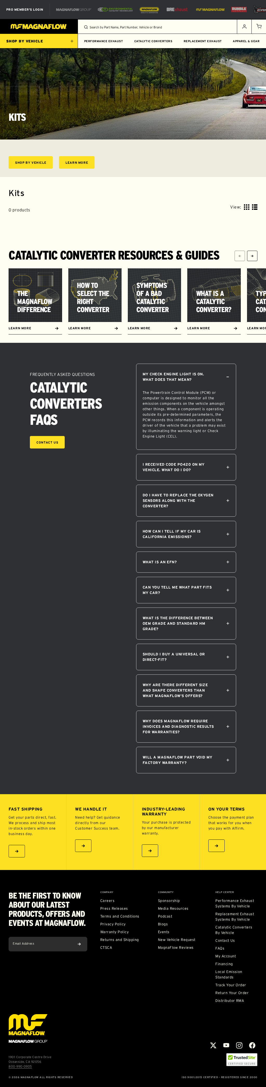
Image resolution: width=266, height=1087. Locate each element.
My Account (225, 956)
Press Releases (114, 908)
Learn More (80, 163)
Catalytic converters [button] (153, 41)
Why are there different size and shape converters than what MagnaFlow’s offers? (175, 690)
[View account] (244, 26)
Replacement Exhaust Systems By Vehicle (234, 916)
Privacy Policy (113, 924)
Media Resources (173, 908)
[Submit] (79, 944)
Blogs (163, 924)
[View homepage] (39, 26)
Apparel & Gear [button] (246, 41)
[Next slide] (252, 256)
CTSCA (106, 947)
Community (166, 892)
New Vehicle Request (177, 940)
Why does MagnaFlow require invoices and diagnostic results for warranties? (178, 726)
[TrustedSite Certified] (241, 1059)
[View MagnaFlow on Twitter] (213, 1045)
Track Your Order (230, 985)
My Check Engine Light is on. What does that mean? (173, 377)
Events (164, 932)
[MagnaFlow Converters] (149, 10)
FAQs (219, 948)
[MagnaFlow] (210, 10)
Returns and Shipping (119, 940)
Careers (107, 901)
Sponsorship (169, 901)
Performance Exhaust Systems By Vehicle (234, 903)
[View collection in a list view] (254, 207)
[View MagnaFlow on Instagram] (239, 1045)
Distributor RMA (229, 1000)
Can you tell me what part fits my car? (177, 590)
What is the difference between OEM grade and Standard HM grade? (178, 623)
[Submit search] (86, 27)
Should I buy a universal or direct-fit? (174, 657)
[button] (258, 26)
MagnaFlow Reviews (176, 947)
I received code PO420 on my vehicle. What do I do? (174, 467)
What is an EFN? (160, 562)
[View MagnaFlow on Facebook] (252, 1045)
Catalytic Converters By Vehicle (233, 930)
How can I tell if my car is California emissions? (172, 534)
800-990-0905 (20, 1066)
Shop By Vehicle (34, 163)
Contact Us (47, 442)
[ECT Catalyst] (115, 9)
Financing (224, 964)
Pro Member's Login (24, 9)
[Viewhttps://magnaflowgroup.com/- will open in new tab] (73, 9)
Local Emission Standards (228, 974)
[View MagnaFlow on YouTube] (226, 1045)
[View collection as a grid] (246, 207)
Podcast (165, 916)
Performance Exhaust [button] (103, 41)
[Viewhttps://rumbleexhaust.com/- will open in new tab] (239, 9)
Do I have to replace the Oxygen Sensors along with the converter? (178, 500)
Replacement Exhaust (203, 41)
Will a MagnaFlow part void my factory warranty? (177, 760)
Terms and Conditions (119, 916)
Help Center (224, 892)
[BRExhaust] (177, 9)
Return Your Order (232, 993)
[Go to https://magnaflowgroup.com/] (28, 1028)
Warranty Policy (114, 932)
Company (106, 892)
